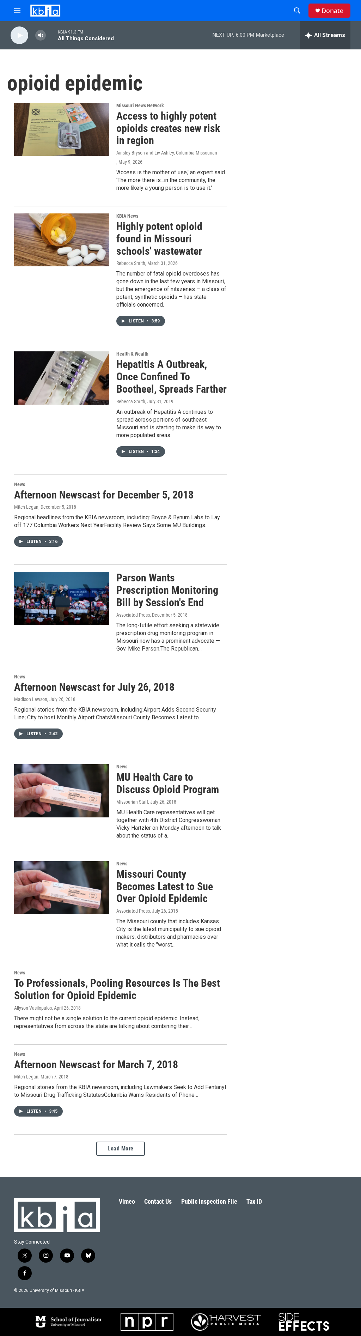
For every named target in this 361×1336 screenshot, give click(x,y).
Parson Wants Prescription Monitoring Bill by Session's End (167, 590)
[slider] (52, 35)
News (19, 484)
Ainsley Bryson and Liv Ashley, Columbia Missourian (166, 153)
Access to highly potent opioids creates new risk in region (168, 128)
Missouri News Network (140, 105)
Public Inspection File (209, 1201)
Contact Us (158, 1201)
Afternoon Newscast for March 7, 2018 (96, 1064)
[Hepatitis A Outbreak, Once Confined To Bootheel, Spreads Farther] (61, 377)
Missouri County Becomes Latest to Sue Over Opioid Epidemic (164, 886)
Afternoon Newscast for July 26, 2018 (94, 687)
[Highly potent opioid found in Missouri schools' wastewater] (61, 239)
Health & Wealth (132, 354)
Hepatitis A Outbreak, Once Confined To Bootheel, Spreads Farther (171, 376)
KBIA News (127, 216)
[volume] (41, 35)
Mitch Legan (26, 507)
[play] (19, 35)
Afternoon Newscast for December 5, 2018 (104, 495)
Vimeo (127, 1201)
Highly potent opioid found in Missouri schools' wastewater (159, 238)
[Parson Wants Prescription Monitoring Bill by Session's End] (61, 598)
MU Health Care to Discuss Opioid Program (167, 783)
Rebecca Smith (130, 263)
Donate (332, 10)
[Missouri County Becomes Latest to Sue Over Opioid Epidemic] (61, 887)
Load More (121, 1148)
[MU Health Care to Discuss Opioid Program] (61, 790)
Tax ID (254, 1201)
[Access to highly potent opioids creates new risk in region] (61, 129)
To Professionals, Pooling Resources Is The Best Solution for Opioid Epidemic (117, 989)
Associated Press (133, 615)
